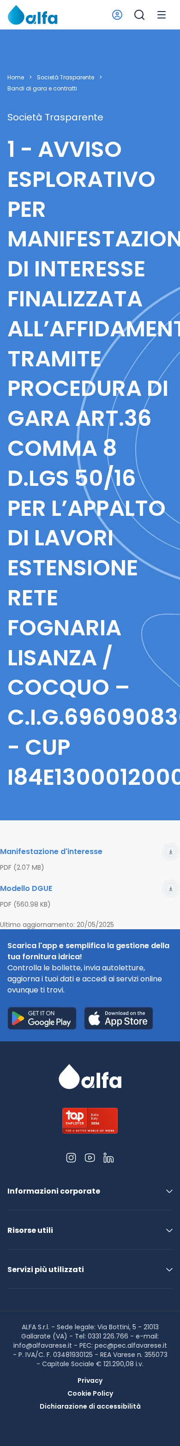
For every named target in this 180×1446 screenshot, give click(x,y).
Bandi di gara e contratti (42, 88)
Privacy (90, 1380)
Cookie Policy (90, 1393)
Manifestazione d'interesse (51, 851)
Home (15, 77)
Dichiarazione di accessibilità (90, 1406)
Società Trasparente (65, 77)
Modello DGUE (26, 888)
